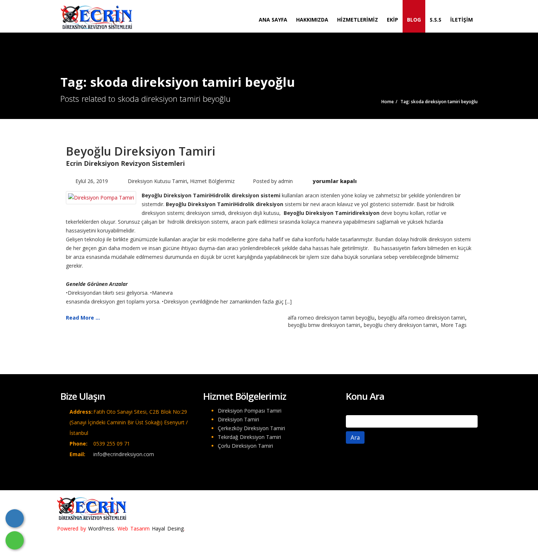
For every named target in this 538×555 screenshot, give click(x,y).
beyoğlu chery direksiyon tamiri (400, 324)
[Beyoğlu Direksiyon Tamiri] (101, 197)
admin (285, 181)
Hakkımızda (312, 19)
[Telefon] (14, 518)
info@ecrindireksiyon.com (123, 454)
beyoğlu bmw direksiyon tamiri (324, 324)
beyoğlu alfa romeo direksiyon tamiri (421, 317)
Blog (414, 19)
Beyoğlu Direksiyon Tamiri (140, 151)
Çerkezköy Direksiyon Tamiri (251, 428)
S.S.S (435, 19)
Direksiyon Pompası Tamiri (249, 410)
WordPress (101, 528)
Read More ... (83, 317)
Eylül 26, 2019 (91, 181)
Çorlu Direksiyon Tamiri (245, 445)
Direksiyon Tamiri (238, 419)
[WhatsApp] (14, 540)
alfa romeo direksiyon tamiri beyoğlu (331, 317)
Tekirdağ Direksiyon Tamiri (249, 436)
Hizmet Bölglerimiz (212, 181)
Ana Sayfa (273, 19)
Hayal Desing (168, 528)
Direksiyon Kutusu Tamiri (157, 181)
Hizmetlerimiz (357, 19)
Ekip (392, 19)
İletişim (461, 19)
